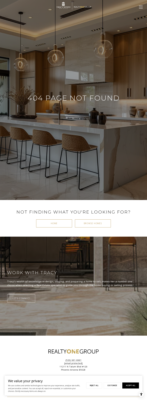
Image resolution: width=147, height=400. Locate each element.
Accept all (130, 385)
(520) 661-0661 (73, 360)
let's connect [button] (21, 298)
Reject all (94, 385)
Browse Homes (93, 223)
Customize (112, 385)
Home (54, 223)
